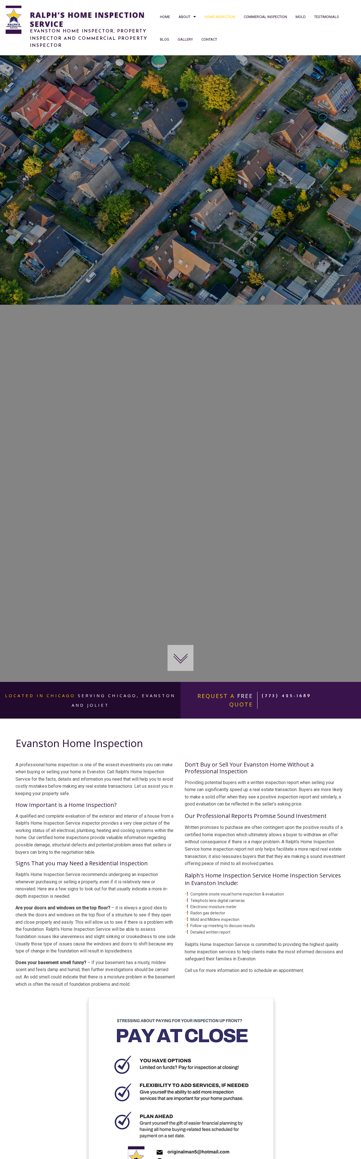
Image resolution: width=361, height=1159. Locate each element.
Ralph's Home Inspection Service (87, 19)
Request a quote (225, 700)
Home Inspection (219, 17)
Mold (301, 17)
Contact (209, 39)
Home (165, 17)
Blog (164, 39)
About (184, 17)
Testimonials (326, 17)
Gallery (185, 39)
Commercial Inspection (265, 17)
